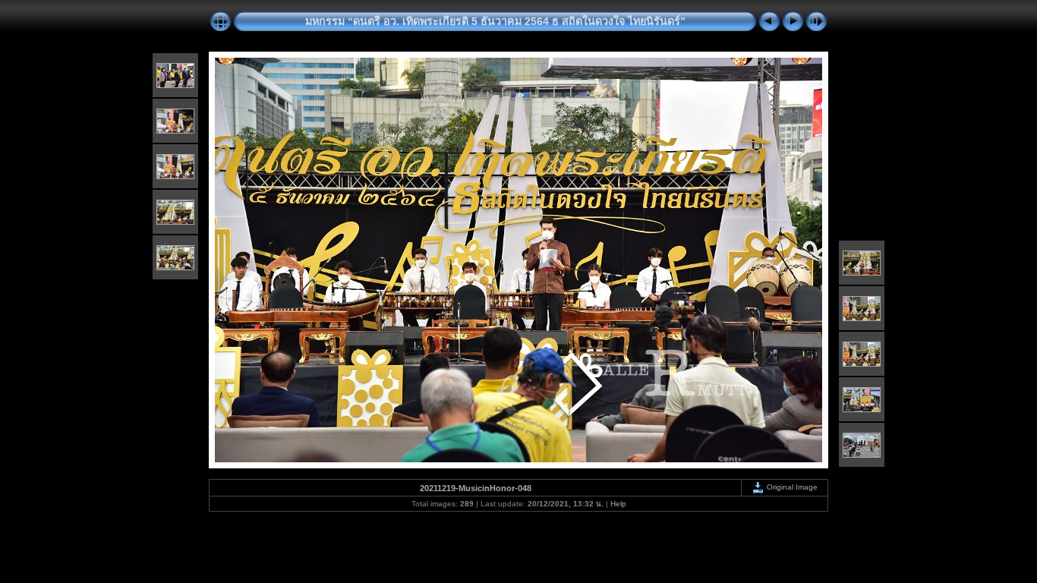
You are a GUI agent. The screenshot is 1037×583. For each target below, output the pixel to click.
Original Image (791, 487)
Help (618, 503)
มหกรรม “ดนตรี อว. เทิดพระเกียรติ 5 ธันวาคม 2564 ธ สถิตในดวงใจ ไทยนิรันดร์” (495, 21)
